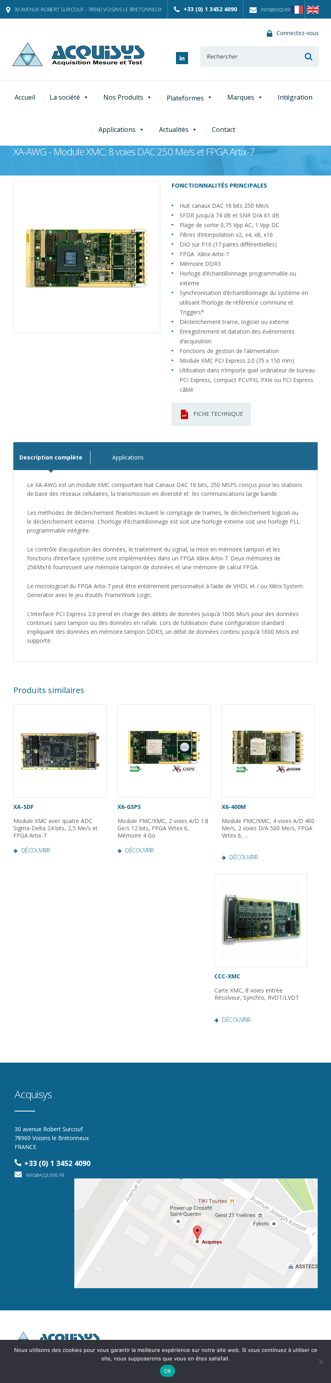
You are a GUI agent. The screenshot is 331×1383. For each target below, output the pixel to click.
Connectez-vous (298, 33)
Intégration (295, 97)
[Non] (321, 1362)
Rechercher (308, 56)
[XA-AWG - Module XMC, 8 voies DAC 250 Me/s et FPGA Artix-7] (87, 257)
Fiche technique (218, 414)
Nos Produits (123, 97)
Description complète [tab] (50, 457)
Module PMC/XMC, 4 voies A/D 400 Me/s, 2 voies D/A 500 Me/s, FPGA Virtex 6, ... (268, 828)
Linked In (182, 58)
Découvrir (35, 850)
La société (65, 97)
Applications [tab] (128, 457)
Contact (223, 129)
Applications (117, 129)
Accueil (25, 97)
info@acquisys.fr (280, 9)
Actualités (174, 129)
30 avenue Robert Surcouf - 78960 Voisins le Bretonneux (87, 9)
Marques (240, 97)
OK (168, 1371)
